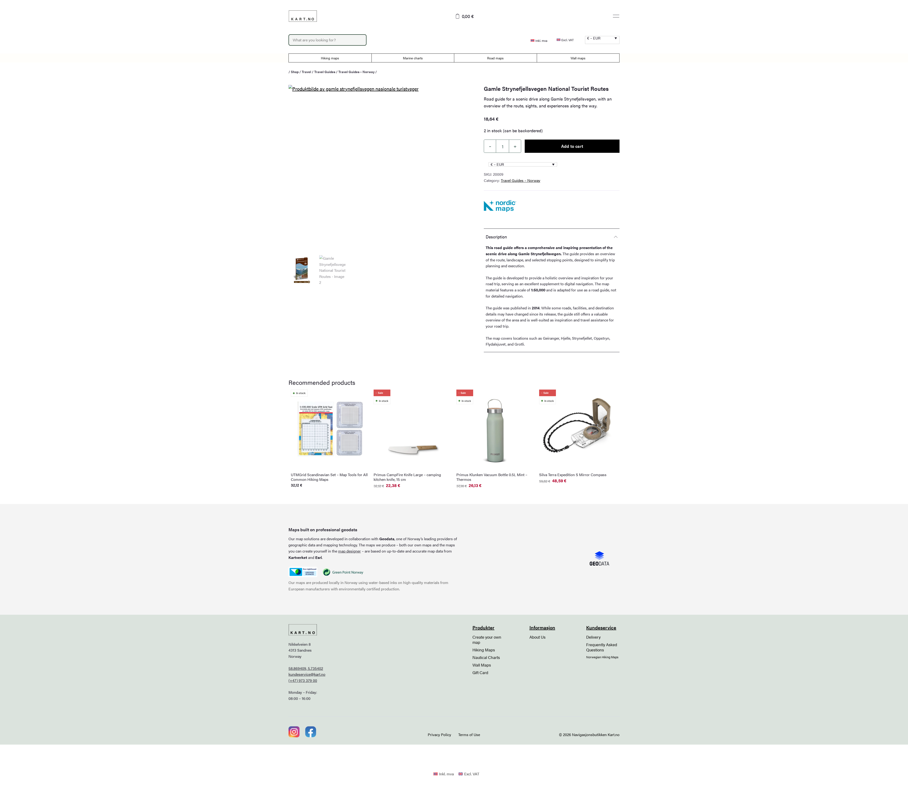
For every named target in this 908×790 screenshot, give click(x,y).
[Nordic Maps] (500, 206)
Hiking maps (330, 58)
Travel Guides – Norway (356, 71)
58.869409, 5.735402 (305, 668)
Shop (295, 71)
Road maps (495, 58)
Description (496, 237)
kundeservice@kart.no (306, 674)
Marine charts (413, 58)
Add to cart (572, 146)
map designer (349, 551)
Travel (306, 71)
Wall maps (578, 58)
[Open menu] (616, 16)
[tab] (552, 236)
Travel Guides (324, 71)
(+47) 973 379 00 (302, 680)
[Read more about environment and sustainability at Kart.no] (302, 572)
